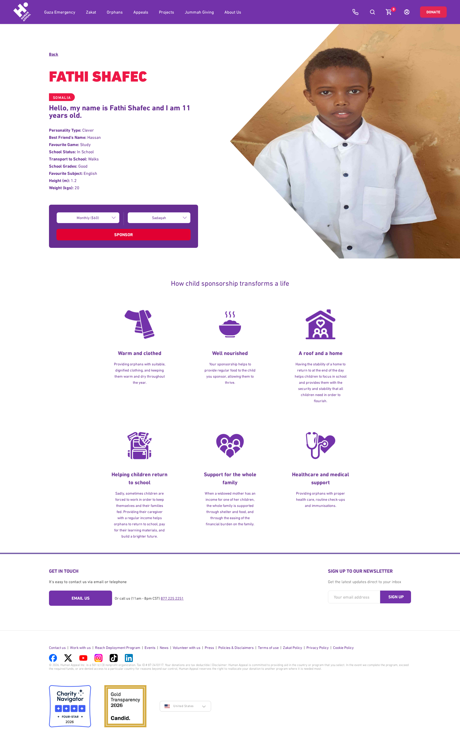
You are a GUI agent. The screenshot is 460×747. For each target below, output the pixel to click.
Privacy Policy (317, 647)
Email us (81, 598)
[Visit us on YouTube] (83, 658)
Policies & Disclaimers (236, 647)
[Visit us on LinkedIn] (129, 658)
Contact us (57, 647)
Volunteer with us (186, 647)
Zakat (91, 12)
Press (209, 647)
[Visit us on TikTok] (114, 658)
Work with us (80, 647)
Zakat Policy (292, 647)
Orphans (115, 12)
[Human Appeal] (22, 12)
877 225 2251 (172, 598)
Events (150, 647)
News (164, 647)
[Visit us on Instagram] (98, 658)
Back (53, 54)
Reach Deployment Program (117, 647)
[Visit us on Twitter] (68, 658)
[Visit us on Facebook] (53, 658)
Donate (433, 12)
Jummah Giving (199, 12)
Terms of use (268, 647)
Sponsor (123, 234)
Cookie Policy (343, 647)
